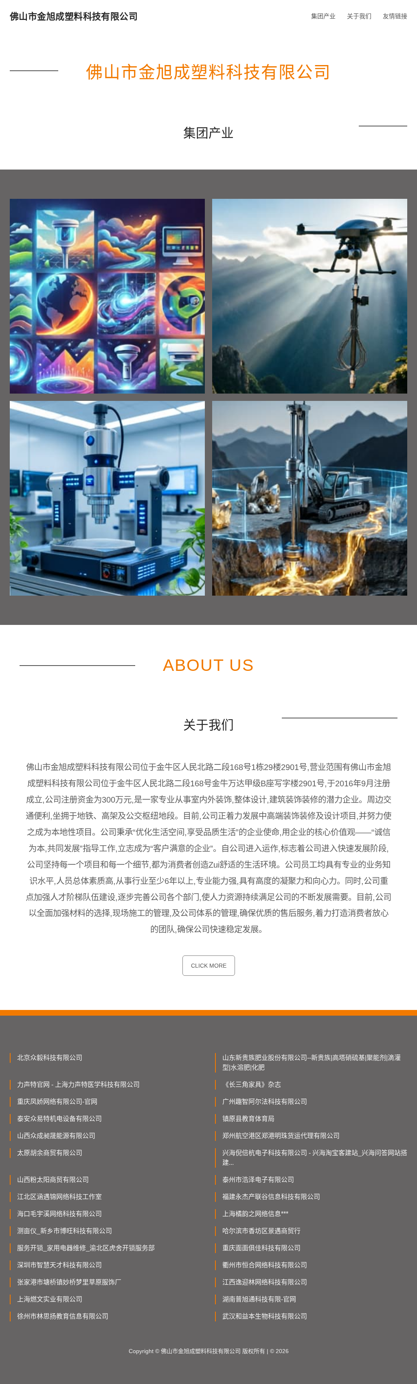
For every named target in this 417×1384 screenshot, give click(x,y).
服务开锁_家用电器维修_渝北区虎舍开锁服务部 (86, 1248)
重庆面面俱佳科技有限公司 (261, 1248)
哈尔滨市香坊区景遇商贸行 (261, 1230)
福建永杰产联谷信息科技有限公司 (271, 1196)
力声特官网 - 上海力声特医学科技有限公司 (78, 1084)
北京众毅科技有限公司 (49, 1057)
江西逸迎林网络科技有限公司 (264, 1282)
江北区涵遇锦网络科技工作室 (59, 1196)
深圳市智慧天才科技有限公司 (59, 1265)
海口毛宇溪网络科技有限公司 (59, 1213)
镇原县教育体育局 (248, 1118)
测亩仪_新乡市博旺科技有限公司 (64, 1230)
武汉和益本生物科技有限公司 (264, 1316)
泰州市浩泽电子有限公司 (258, 1179)
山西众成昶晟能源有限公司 (56, 1135)
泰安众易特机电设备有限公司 (59, 1118)
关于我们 (359, 16)
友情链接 (395, 16)
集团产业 (323, 16)
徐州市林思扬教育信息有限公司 (62, 1316)
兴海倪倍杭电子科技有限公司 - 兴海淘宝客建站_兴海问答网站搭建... (314, 1157)
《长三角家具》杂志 (251, 1084)
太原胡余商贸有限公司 (49, 1152)
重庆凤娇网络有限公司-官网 (57, 1101)
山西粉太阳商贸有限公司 (53, 1179)
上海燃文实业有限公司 (49, 1299)
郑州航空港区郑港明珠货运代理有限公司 (281, 1135)
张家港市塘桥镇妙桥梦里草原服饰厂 (69, 1282)
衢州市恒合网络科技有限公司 (264, 1265)
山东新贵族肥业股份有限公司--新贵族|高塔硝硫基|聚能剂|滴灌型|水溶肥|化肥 (311, 1062)
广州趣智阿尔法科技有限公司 (264, 1101)
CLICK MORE (208, 965)
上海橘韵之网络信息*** (255, 1213)
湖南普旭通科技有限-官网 (259, 1299)
